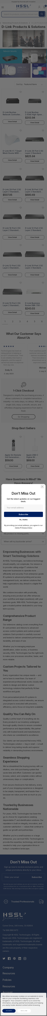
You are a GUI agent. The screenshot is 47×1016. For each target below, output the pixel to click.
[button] (42, 487)
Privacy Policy (27, 528)
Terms (17, 528)
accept (9, 1010)
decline (24, 1010)
